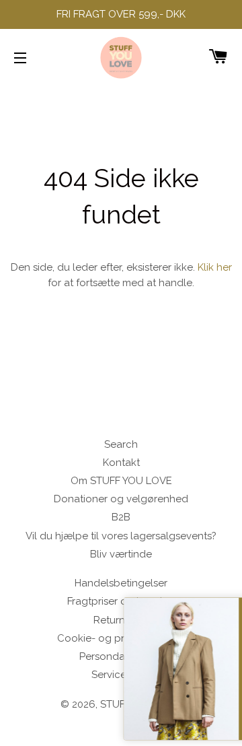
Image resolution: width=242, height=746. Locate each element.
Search (121, 444)
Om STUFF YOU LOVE (121, 481)
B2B (121, 517)
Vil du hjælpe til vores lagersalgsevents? (121, 536)
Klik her (215, 267)
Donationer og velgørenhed (121, 499)
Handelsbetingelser (121, 583)
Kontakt (121, 462)
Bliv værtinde (121, 554)
